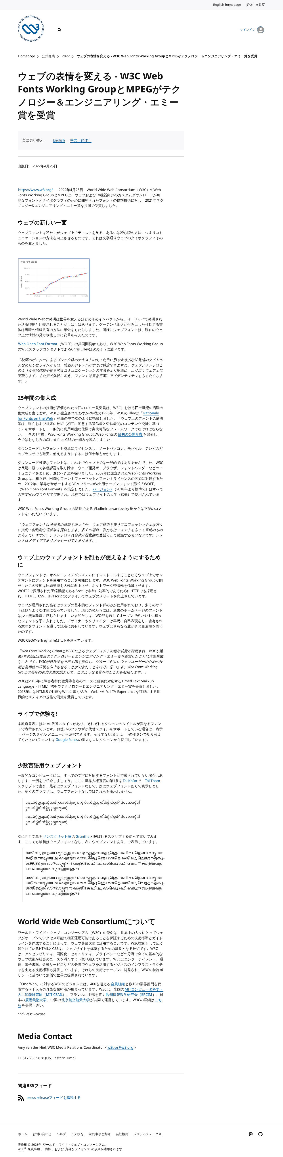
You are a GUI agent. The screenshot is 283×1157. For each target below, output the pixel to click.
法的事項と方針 (100, 1134)
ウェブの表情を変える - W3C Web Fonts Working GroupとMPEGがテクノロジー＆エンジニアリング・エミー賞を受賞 (167, 56)
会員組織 (118, 984)
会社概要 (122, 1134)
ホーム (22, 1134)
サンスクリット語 (57, 836)
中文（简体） (81, 140)
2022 (66, 56)
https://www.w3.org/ (35, 190)
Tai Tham (152, 781)
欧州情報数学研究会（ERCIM (129, 994)
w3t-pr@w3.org (120, 1047)
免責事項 (34, 1149)
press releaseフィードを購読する (54, 1097)
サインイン (247, 29)
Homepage (26, 56)
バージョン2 (102, 489)
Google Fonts (66, 739)
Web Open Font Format (37, 344)
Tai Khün (130, 781)
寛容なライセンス (77, 1149)
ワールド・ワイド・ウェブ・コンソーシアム (74, 1144)
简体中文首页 (255, 4)
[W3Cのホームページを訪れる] (31, 29)
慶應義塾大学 (35, 1000)
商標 (48, 1149)
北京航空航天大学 (75, 1000)
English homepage (227, 4)
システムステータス (147, 1134)
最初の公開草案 (130, 434)
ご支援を (77, 1134)
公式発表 (48, 56)
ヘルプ (61, 1134)
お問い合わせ (42, 1134)
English (59, 140)
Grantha (83, 836)
